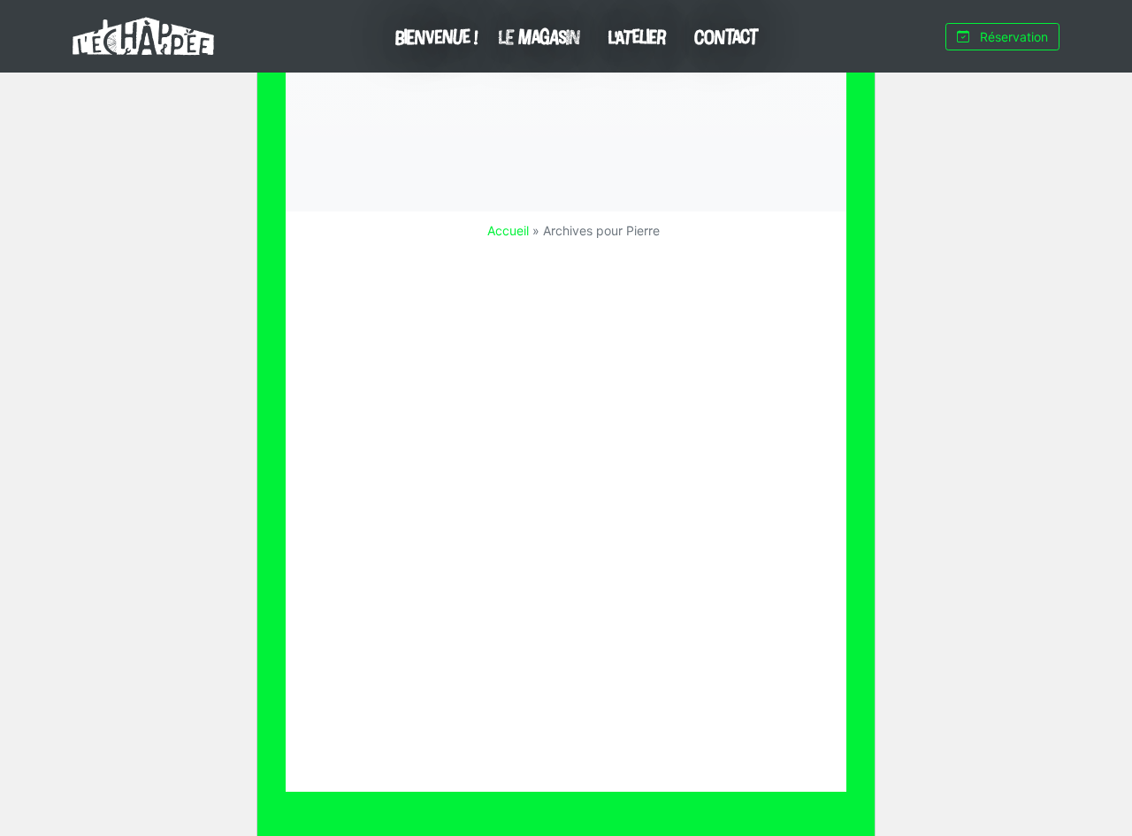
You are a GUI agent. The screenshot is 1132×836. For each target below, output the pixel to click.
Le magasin (539, 37)
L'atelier (637, 37)
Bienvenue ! (436, 37)
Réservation (1012, 36)
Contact (726, 37)
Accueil (508, 230)
